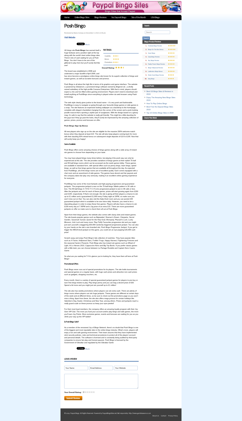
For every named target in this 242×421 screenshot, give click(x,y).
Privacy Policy (173, 416)
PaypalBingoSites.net (109, 413)
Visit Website (69, 37)
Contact (163, 416)
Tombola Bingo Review (155, 46)
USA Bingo (155, 17)
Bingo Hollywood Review (155, 67)
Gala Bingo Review (154, 57)
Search (146, 26)
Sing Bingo (151, 78)
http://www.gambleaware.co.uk (140, 413)
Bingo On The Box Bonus (155, 49)
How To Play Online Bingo (156, 103)
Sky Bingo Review (153, 60)
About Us (155, 416)
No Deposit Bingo (119, 17)
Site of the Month (138, 17)
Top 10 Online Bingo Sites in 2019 (159, 113)
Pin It (87, 45)
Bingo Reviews (100, 17)
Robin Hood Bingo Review (156, 75)
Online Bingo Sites (81, 17)
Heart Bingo (151, 53)
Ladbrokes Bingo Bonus (155, 71)
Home (66, 17)
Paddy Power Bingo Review (156, 64)
